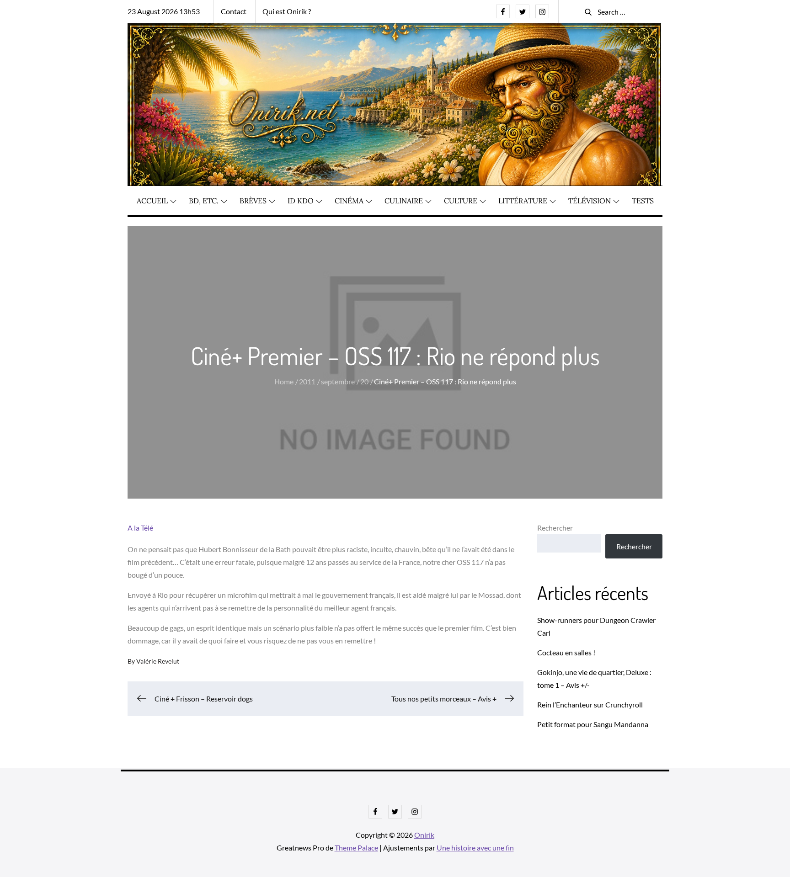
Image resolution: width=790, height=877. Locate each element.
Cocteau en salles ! (566, 652)
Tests (643, 200)
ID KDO (301, 200)
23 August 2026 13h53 (164, 11)
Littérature (522, 200)
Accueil (152, 200)
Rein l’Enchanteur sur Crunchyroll (590, 704)
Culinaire (403, 200)
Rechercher (555, 527)
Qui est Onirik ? (286, 11)
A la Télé (140, 527)
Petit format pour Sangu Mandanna (592, 724)
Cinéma (349, 200)
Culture (460, 200)
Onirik (424, 834)
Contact (233, 11)
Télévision (589, 200)
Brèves (253, 200)
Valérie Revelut (157, 661)
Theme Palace (356, 847)
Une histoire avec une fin (475, 847)
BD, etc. (204, 200)
